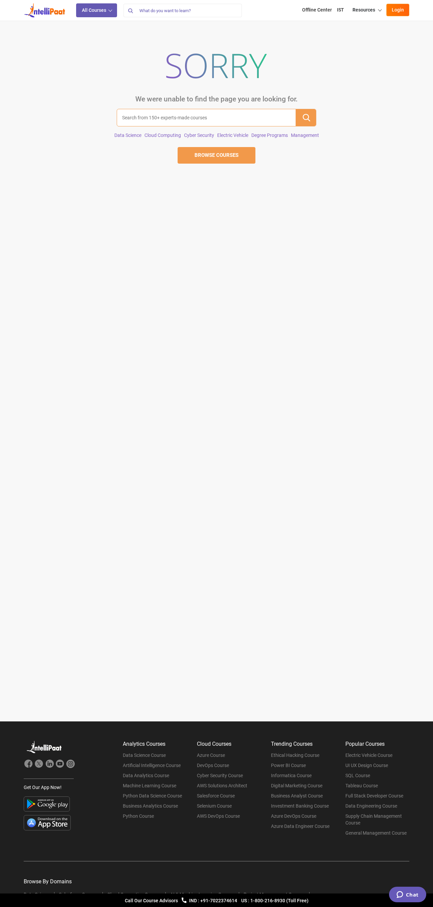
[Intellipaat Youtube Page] (60, 764)
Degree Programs (269, 135)
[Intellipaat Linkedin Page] (49, 764)
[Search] (130, 10)
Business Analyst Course (297, 795)
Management (305, 135)
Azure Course (211, 755)
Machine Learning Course (149, 785)
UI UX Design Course (366, 765)
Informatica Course (291, 775)
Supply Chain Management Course (373, 819)
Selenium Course (214, 806)
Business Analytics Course (150, 806)
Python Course (138, 816)
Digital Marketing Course (296, 785)
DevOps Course (213, 765)
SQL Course (357, 775)
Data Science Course (144, 755)
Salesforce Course (216, 795)
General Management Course (376, 833)
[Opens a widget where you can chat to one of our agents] (407, 895)
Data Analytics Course (146, 775)
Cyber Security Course (220, 775)
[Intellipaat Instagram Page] (70, 764)
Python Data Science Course (152, 795)
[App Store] (47, 823)
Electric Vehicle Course (368, 755)
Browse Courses (216, 155)
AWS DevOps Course (218, 816)
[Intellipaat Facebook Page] (28, 764)
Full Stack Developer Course (374, 795)
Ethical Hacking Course (295, 755)
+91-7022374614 (219, 900)
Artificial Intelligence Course (152, 765)
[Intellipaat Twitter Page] (39, 764)
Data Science (127, 135)
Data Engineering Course (371, 806)
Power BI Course (288, 765)
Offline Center (317, 10)
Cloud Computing (162, 135)
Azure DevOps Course (293, 816)
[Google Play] (47, 804)
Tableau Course (361, 785)
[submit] (306, 117)
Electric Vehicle (232, 135)
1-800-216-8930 (268, 900)
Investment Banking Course (300, 806)
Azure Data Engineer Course (300, 826)
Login (398, 10)
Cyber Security (199, 135)
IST (340, 10)
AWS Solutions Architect (222, 785)
